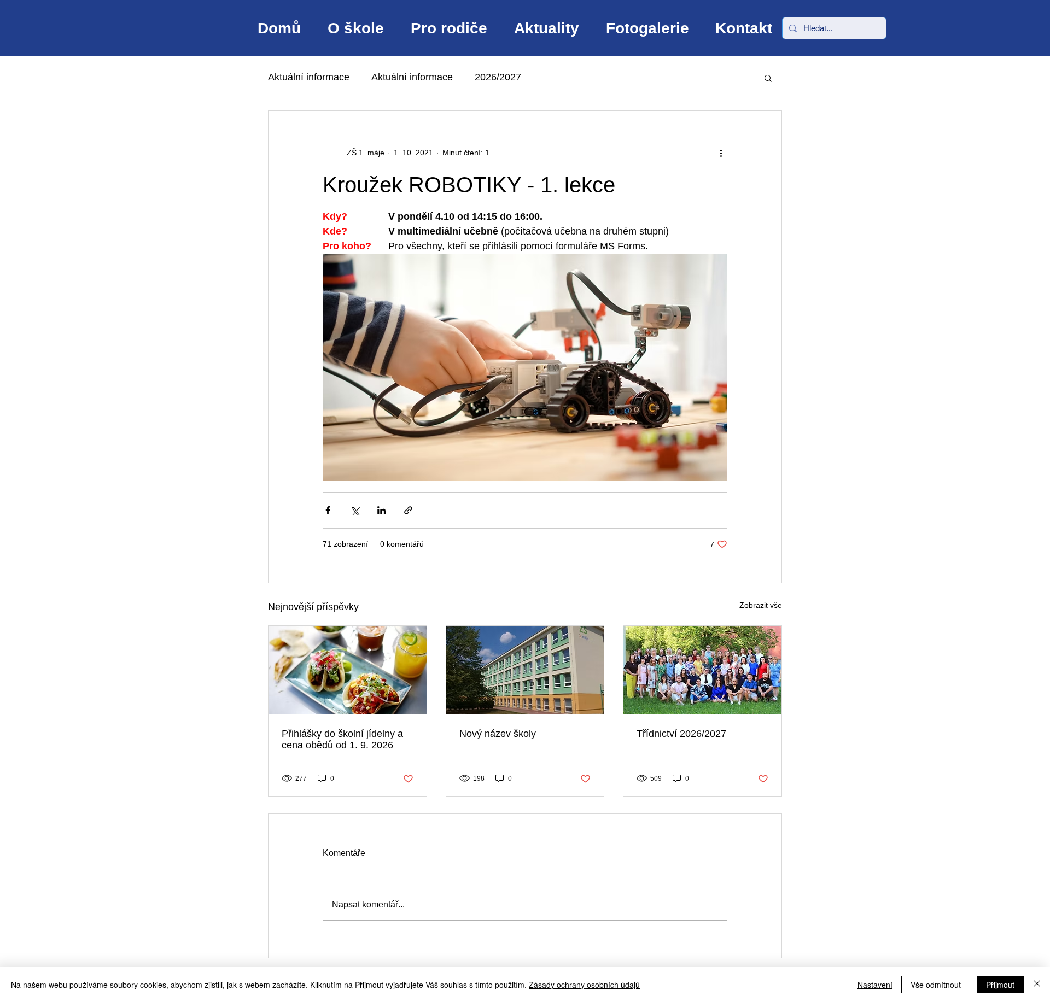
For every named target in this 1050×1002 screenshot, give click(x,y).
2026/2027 (498, 77)
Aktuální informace (308, 77)
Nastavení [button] (875, 984)
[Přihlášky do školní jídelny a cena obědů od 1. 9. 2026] (348, 670)
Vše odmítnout (936, 984)
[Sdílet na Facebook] (328, 510)
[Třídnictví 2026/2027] (702, 670)
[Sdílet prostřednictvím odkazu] (408, 510)
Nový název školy (497, 733)
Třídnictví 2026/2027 (681, 733)
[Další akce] (720, 152)
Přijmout (1000, 984)
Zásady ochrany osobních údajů (584, 984)
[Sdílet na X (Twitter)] (354, 510)
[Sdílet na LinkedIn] (381, 510)
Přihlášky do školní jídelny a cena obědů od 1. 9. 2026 (342, 739)
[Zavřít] (1036, 984)
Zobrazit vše (760, 605)
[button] (768, 77)
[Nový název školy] (525, 670)
